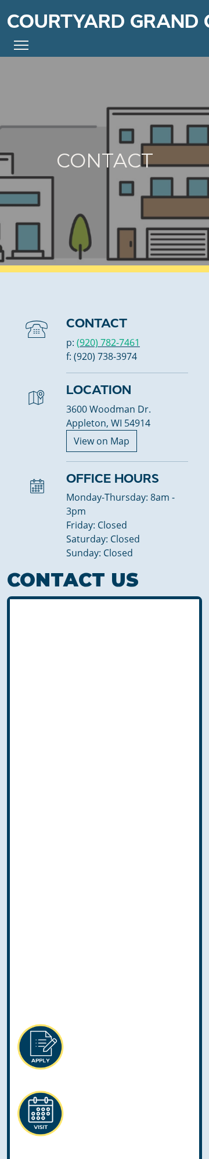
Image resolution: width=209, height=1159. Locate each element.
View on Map (101, 441)
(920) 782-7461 (108, 342)
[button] (40, 1047)
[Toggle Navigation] (21, 45)
